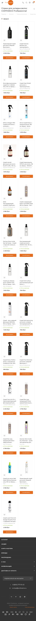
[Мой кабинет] (29, 3)
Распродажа (6, 557)
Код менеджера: (30, 607)
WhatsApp (25, 597)
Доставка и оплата (8, 570)
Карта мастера (7, 548)
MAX (20, 597)
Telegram (16, 597)
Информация (6, 566)
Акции (3, 544)
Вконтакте (11, 597)
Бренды (4, 553)
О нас (3, 562)
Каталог (4, 539)
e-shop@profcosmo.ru (19, 588)
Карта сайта (13, 607)
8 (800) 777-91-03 (18, 584)
